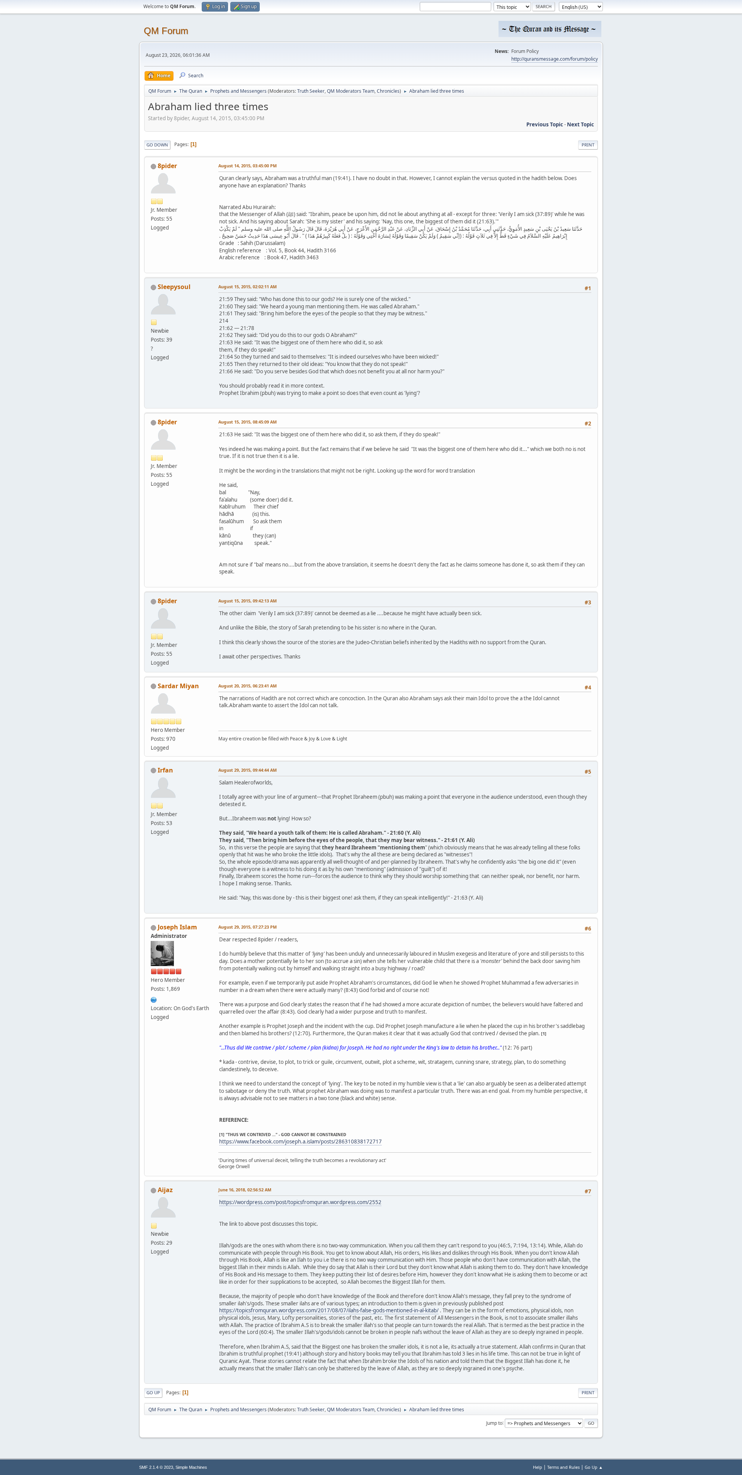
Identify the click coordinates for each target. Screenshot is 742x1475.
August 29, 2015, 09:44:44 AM (247, 770)
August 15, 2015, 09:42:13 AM (247, 601)
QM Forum (166, 31)
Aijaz (165, 1190)
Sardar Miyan (178, 686)
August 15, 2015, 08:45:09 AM (247, 422)
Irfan (165, 770)
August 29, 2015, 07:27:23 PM (247, 927)
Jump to (494, 1422)
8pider (167, 166)
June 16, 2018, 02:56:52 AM (244, 1190)
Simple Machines (191, 1467)
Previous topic (544, 124)
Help (537, 1467)
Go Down (157, 145)
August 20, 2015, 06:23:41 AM (247, 686)
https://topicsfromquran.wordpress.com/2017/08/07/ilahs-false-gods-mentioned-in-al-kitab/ (329, 1310)
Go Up (153, 1392)
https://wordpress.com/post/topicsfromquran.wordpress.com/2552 (300, 1202)
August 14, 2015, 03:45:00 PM (247, 165)
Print (588, 145)
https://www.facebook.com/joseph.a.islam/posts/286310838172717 (300, 1141)
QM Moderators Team (350, 91)
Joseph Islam (177, 927)
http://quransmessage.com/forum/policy (554, 59)
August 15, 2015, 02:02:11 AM (247, 286)
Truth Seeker (311, 91)
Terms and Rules (563, 1467)
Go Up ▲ (594, 1467)
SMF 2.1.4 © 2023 (156, 1467)
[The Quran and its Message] (154, 998)
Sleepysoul (174, 286)
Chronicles (388, 91)
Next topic (580, 124)
